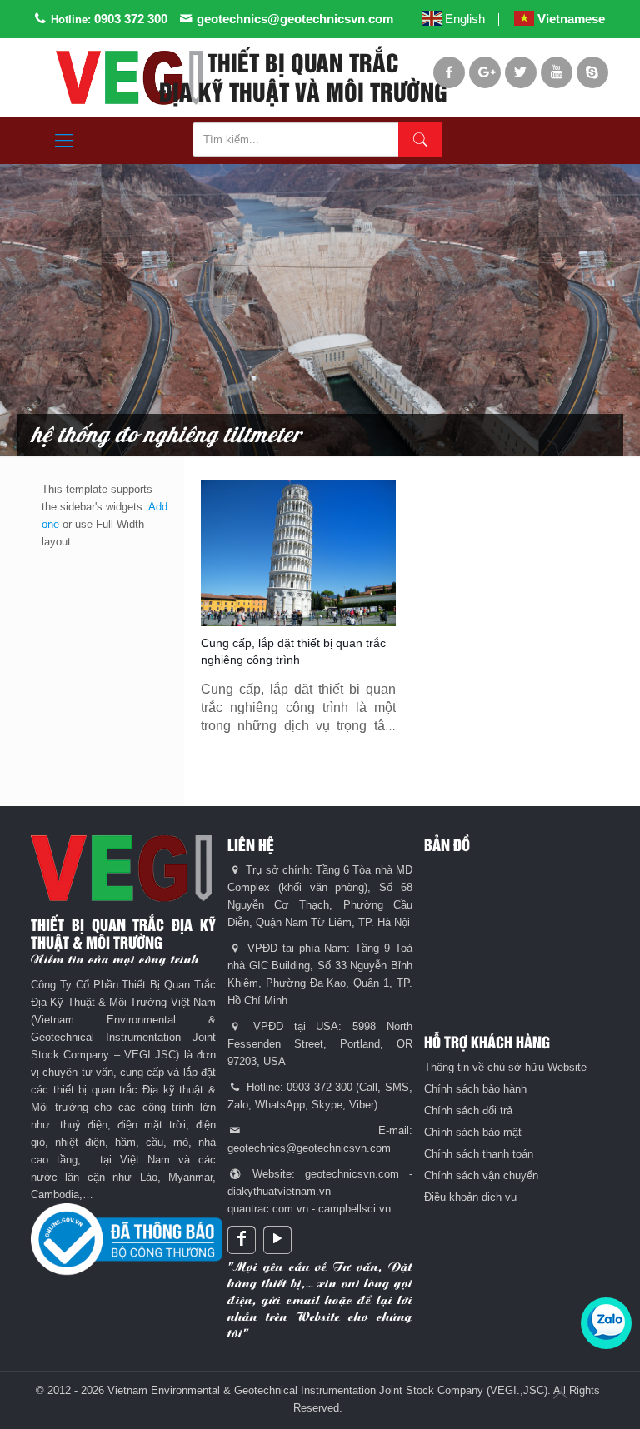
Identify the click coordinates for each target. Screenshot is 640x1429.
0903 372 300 (131, 19)
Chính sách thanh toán (478, 1154)
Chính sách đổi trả (468, 1110)
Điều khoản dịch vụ (470, 1197)
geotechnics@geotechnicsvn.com (295, 19)
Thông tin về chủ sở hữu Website (505, 1067)
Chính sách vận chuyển (481, 1175)
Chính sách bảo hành (475, 1089)
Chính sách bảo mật (473, 1132)
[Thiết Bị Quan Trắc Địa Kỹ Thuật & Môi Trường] (129, 77)
